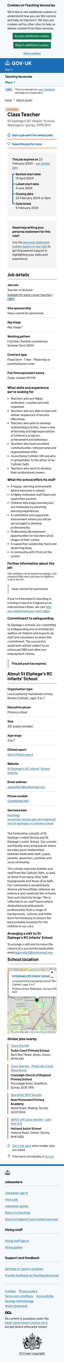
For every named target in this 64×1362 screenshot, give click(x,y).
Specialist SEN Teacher (26, 1095)
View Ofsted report (20, 754)
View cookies (32, 53)
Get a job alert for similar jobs (32, 135)
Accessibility (44, 1296)
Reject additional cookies (32, 45)
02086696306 (18, 801)
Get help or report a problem (24, 1269)
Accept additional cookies (32, 36)
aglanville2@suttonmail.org (26, 787)
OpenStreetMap (38, 1032)
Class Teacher (20, 1045)
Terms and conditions (19, 1296)
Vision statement (16, 1306)
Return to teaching (17, 1213)
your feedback (47, 89)
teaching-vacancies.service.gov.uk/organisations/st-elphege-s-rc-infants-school (31, 819)
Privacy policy (28, 1291)
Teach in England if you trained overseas (31, 1219)
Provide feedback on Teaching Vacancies (32, 1275)
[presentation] (32, 1001)
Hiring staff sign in (17, 1241)
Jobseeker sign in (16, 1193)
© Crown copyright (32, 1353)
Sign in (9, 69)
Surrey (49, 1156)
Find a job (11, 1199)
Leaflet (16, 1032)
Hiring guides (13, 1247)
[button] (37, 1000)
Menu (9, 82)
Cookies (10, 1291)
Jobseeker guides (16, 1206)
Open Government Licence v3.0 (26, 1323)
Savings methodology (19, 1301)
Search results (24, 100)
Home (8, 100)
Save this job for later (27, 144)
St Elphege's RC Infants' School (31, 976)
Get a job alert (21, 1146)
